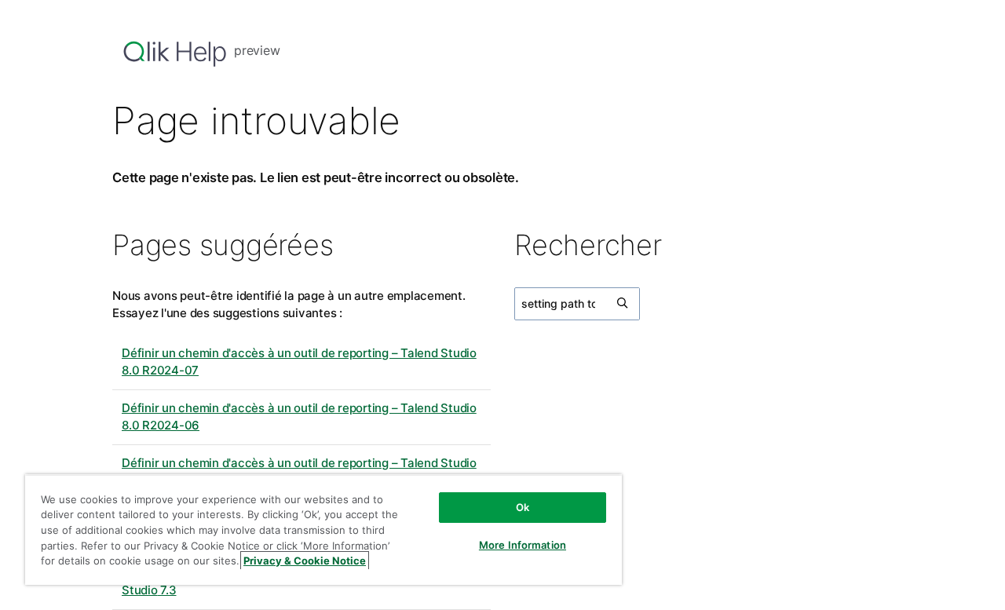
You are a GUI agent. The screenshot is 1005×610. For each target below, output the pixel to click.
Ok (522, 507)
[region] (323, 529)
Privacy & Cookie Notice (304, 560)
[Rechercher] (623, 304)
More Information (522, 545)
